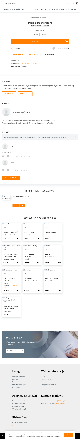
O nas (43, 376)
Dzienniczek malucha (19, 403)
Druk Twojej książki (19, 384)
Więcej (14, 425)
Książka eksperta (18, 406)
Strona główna (11, 3)
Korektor (15, 379)
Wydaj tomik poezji (19, 409)
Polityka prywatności (48, 384)
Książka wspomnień (19, 401)
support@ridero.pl (58, 401)
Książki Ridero (46, 379)
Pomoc (43, 382)
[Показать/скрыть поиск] (68, 3)
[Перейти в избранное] (72, 3)
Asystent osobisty (18, 376)
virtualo (25, 63)
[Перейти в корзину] (77, 3)
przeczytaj (34, 63)
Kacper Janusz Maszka (40, 25)
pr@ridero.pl (60, 403)
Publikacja (16, 387)
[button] (60, 48)
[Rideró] (2, 3)
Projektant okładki (18, 382)
